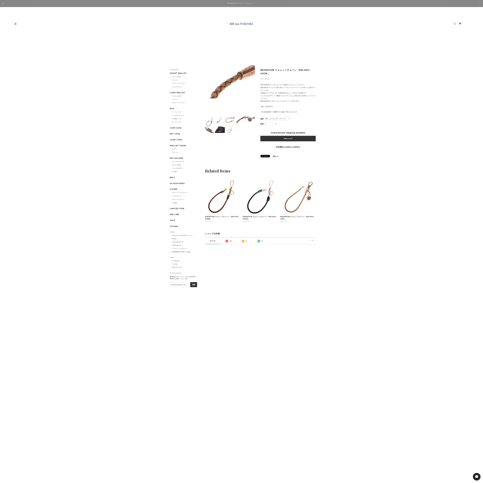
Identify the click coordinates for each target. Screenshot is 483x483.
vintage (174, 226)
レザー (174, 149)
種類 (262, 119)
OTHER (173, 189)
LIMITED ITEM (177, 209)
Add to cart (288, 138)
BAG (172, 109)
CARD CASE (176, 140)
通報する (275, 156)
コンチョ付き (176, 77)
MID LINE (174, 214)
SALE (172, 220)
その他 (174, 171)
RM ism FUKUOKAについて (182, 235)
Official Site (176, 267)
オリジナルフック (178, 161)
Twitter (175, 264)
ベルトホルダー (177, 168)
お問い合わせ (176, 245)
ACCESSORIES (177, 183)
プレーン (175, 80)
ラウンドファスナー (179, 83)
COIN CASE (176, 128)
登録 (193, 285)
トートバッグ (176, 112)
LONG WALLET (177, 93)
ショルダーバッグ (178, 115)
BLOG (174, 239)
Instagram (176, 261)
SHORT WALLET (178, 73)
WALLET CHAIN (178, 146)
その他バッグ (176, 119)
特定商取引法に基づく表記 (181, 252)
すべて (213, 241)
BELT (172, 177)
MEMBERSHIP (177, 242)
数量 (262, 124)
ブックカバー (176, 196)
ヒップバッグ (176, 122)
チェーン (175, 152)
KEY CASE (175, 134)
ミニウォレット (177, 87)
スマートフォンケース (179, 192)
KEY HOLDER (176, 158)
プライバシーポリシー (179, 248)
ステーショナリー (178, 199)
